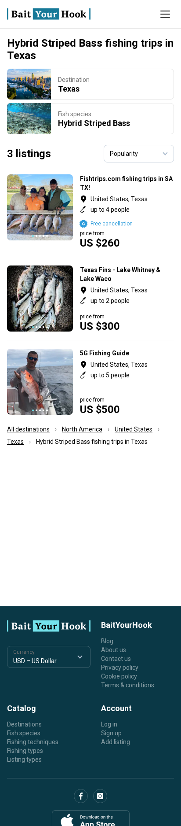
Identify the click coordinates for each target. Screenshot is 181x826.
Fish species (23, 733)
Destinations (24, 724)
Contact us (116, 658)
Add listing (115, 741)
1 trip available (127, 298)
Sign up (111, 733)
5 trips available (127, 211)
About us (113, 649)
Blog (107, 641)
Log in (109, 724)
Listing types (24, 759)
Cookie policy (119, 676)
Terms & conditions (127, 685)
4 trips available (127, 381)
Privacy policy (119, 667)
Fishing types (25, 750)
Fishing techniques (32, 741)
